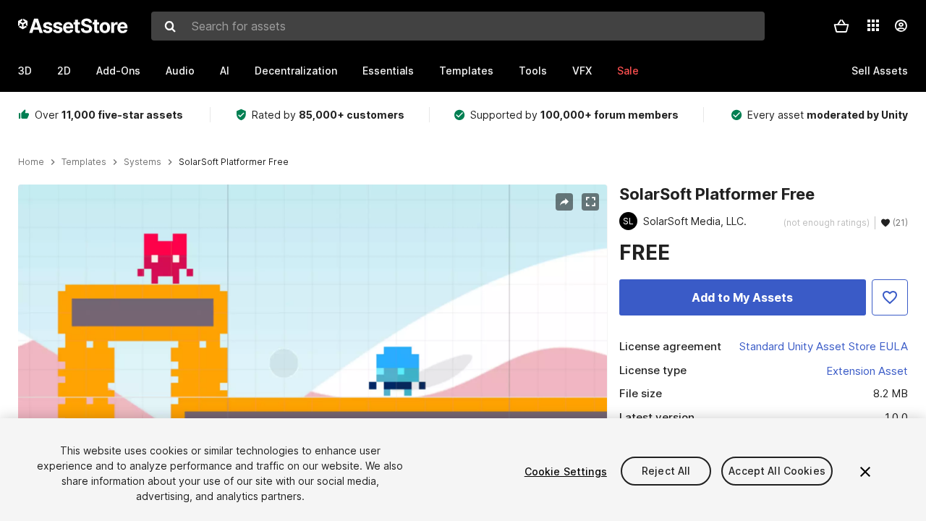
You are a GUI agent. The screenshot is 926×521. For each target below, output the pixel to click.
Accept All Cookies (777, 471)
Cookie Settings (565, 471)
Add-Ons (118, 70)
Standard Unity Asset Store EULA (823, 346)
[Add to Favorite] (890, 297)
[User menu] (900, 26)
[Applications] (873, 25)
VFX (582, 70)
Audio (180, 70)
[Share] (564, 202)
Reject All (666, 471)
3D (25, 70)
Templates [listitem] (83, 162)
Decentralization (296, 70)
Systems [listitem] (142, 162)
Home (31, 162)
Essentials (388, 70)
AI (224, 70)
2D (64, 70)
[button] (841, 26)
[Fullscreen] (590, 202)
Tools (533, 70)
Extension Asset (867, 371)
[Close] (865, 472)
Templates (466, 70)
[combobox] (458, 26)
